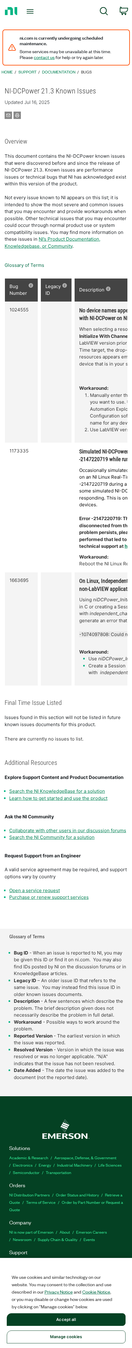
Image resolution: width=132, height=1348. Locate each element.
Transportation (58, 1172)
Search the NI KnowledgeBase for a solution (57, 791)
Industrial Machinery (74, 1165)
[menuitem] (104, 12)
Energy (45, 1165)
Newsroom (22, 1239)
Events (89, 1239)
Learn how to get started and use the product (58, 798)
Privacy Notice (59, 1292)
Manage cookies (66, 1336)
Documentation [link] (59, 72)
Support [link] (27, 72)
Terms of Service (41, 1202)
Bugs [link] (86, 72)
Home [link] (7, 72)
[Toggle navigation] (32, 11)
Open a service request (34, 890)
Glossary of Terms (24, 265)
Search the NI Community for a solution (52, 837)
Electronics (23, 1165)
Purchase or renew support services (49, 897)
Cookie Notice (96, 1292)
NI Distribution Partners (29, 1195)
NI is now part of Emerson (31, 1232)
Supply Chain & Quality (57, 1239)
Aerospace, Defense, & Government (85, 1157)
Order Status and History (77, 1195)
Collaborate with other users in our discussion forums (67, 830)
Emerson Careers (91, 1232)
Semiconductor (26, 1172)
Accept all (66, 1319)
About (65, 1232)
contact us (44, 57)
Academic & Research (28, 1157)
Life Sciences (110, 1165)
